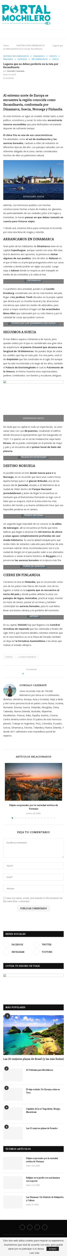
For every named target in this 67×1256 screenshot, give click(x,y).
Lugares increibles (27, 657)
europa (9, 657)
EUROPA (53, 56)
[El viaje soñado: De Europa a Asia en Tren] (13, 1094)
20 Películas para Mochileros (39, 1070)
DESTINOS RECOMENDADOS (30, 45)
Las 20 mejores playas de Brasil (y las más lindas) (33, 1058)
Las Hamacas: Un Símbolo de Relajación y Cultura (45, 1199)
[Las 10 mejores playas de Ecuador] (13, 1133)
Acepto (52, 1248)
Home (6, 45)
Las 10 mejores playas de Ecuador (42, 1128)
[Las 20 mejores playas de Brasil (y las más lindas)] (33, 1035)
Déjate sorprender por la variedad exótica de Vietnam (42, 1160)
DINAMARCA (39, 56)
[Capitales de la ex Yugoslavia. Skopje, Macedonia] (13, 1113)
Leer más (34, 1253)
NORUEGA (22, 59)
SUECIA (55, 59)
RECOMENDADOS (40, 59)
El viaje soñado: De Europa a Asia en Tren (43, 1091)
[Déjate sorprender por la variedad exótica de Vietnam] (33, 782)
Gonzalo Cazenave (15, 71)
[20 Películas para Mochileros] (13, 1074)
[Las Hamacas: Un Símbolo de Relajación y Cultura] (13, 1202)
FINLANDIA (8, 59)
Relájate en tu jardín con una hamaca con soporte (43, 1179)
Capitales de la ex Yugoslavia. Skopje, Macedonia (43, 1110)
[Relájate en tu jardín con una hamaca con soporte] (13, 1182)
